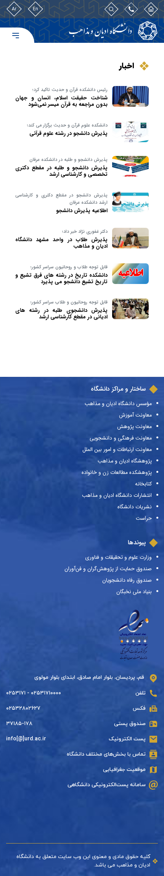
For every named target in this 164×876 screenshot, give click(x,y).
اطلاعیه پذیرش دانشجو (82, 210)
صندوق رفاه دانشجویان (127, 580)
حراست (144, 518)
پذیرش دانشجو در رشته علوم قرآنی (68, 133)
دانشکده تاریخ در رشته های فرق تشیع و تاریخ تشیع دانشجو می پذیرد (61, 278)
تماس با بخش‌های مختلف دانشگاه (106, 754)
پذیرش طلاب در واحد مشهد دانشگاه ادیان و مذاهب (61, 242)
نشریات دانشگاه (134, 507)
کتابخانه (143, 484)
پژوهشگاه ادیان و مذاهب (125, 461)
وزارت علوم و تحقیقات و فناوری (118, 557)
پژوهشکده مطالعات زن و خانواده (117, 472)
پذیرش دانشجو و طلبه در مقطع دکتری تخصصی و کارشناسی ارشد (61, 171)
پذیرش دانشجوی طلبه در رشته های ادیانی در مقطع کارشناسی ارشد (61, 313)
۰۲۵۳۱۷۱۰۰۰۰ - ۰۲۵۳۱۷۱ (33, 693)
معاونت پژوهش (134, 426)
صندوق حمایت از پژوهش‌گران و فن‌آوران (108, 569)
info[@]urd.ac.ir (26, 739)
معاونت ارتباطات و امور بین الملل (117, 449)
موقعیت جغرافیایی (124, 769)
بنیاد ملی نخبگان (134, 591)
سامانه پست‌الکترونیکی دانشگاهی (107, 784)
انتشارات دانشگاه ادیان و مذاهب (117, 495)
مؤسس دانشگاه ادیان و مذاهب (118, 403)
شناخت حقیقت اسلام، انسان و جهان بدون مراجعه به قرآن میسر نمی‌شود (61, 101)
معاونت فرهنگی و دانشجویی (121, 438)
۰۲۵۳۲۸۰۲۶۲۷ (23, 708)
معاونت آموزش (135, 415)
